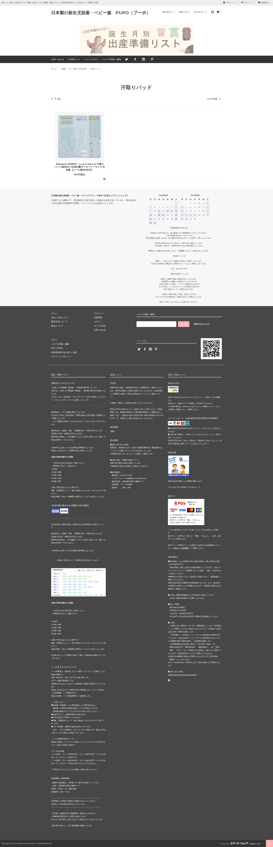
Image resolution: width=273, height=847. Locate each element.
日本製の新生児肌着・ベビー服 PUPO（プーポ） (100, 12)
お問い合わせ (57, 59)
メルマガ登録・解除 (111, 59)
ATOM (60, 348)
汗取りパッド (95, 69)
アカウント (230, 2)
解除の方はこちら (202, 324)
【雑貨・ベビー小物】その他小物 (73, 69)
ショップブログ (91, 59)
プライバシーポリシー (61, 356)
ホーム (53, 69)
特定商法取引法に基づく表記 (64, 352)
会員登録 (264, 2)
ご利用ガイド (73, 59)
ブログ (54, 339)
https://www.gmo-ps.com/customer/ (182, 675)
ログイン (247, 2)
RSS (53, 348)
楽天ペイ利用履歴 (181, 548)
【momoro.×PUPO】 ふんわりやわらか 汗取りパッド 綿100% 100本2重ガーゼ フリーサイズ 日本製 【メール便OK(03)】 (79, 167)
